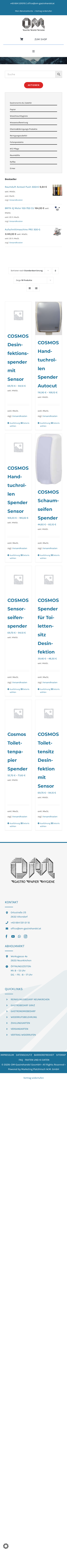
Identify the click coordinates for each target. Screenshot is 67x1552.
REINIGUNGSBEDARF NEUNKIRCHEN (30, 999)
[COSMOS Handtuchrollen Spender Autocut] (48, 318)
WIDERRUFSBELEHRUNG (24, 1017)
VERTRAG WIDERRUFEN (23, 1034)
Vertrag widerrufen (33, 1077)
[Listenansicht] (36, 288)
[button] (6, 1546)
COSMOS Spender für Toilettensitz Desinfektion (48, 626)
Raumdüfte (15, 155)
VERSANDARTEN (19, 1028)
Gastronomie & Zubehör (21, 103)
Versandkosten (19, 416)
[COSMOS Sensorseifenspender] (18, 579)
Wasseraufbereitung (19, 122)
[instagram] (25, 936)
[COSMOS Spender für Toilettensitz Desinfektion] (48, 579)
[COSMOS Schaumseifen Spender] (48, 459)
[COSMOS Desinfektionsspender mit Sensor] (18, 315)
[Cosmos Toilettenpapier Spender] (18, 713)
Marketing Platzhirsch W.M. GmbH (40, 1069)
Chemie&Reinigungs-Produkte (23, 129)
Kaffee (12, 162)
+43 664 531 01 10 (20, 922)
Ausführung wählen (14, 424)
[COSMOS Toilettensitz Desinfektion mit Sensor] (48, 713)
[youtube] (13, 936)
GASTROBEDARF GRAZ (23, 1005)
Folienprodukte (16, 142)
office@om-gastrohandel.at (26, 928)
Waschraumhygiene (19, 116)
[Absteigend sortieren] (55, 270)
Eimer (12, 168)
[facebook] (6, 936)
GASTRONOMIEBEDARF (23, 1011)
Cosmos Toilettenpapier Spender (17, 751)
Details (26, 423)
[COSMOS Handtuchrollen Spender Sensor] (18, 447)
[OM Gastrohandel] (33, 18)
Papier (13, 109)
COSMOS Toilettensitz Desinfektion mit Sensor (48, 760)
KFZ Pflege (14, 149)
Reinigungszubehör (18, 135)
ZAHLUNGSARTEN (20, 1023)
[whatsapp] (19, 936)
